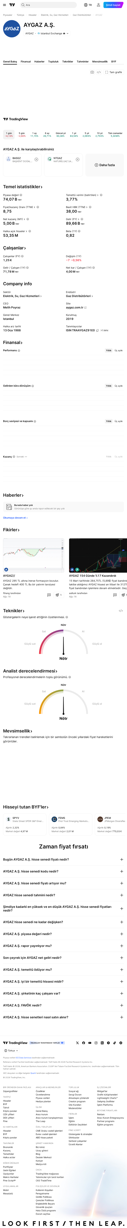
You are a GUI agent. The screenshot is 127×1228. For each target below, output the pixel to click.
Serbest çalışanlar (78, 1141)
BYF (5, 1104)
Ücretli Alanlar (76, 1144)
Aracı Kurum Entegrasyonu (110, 1117)
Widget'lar (102, 1091)
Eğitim (72, 1121)
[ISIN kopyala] (97, 330)
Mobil (6, 1190)
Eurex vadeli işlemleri (46, 1134)
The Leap (40, 1121)
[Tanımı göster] (21, 195)
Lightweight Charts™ (107, 1098)
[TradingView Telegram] (108, 1043)
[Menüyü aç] (4, 5)
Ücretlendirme (43, 1094)
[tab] (109, 350)
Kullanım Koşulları (44, 1190)
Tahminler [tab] (83, 61)
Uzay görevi (42, 1150)
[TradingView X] (77, 1043)
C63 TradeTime (43, 1180)
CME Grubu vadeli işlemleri (49, 1130)
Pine (5, 1121)
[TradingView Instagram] (96, 1043)
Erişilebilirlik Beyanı (45, 1203)
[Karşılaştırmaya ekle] (36, 159)
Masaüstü (8, 1193)
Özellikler (40, 1091)
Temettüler (8, 1154)
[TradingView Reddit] (121, 1043)
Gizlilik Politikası (44, 1197)
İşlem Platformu (105, 1104)
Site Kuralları (75, 1104)
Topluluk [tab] (53, 61)
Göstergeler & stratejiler (80, 1134)
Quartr (33, 1073)
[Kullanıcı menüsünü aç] (98, 5)
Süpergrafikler (10, 1091)
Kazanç (7, 1150)
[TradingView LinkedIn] (102, 1043)
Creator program (77, 1101)
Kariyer (39, 1160)
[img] (64, 33)
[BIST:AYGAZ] (6, 569)
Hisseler (7, 1100)
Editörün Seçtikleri (78, 1124)
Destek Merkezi (44, 1157)
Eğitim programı (105, 1124)
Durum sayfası (43, 1214)
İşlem (71, 1117)
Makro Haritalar (11, 1177)
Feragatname (42, 1193)
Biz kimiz (40, 1147)
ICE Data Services (23, 1057)
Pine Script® (9, 1180)
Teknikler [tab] (67, 61)
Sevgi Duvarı (75, 1094)
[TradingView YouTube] (90, 1043)
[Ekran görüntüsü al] (92, 72)
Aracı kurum (42, 1114)
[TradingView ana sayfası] (12, 5)
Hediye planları (43, 1101)
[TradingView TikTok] (114, 1043)
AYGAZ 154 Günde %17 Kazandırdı (92, 575)
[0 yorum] (49, 595)
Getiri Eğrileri (9, 1170)
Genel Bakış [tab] (10, 61)
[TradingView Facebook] (83, 1043)
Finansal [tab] (26, 61)
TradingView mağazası (47, 1173)
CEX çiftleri (8, 1114)
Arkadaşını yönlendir (79, 1098)
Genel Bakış (42, 1111)
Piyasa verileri (43, 1098)
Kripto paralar (10, 1111)
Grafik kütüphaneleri (107, 1094)
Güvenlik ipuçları (44, 1207)
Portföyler (8, 1167)
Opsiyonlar (8, 1173)
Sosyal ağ (74, 1091)
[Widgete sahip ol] (98, 72)
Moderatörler (75, 1108)
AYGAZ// (9, 575)
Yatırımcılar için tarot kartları (50, 1177)
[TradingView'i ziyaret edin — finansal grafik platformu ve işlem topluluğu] (15, 119)
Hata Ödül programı (46, 1210)
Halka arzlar (9, 1157)
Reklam (101, 1114)
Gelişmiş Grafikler (105, 1101)
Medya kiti (41, 1164)
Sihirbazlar (74, 1137)
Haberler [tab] (39, 61)
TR (90, 4)
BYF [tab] (113, 61)
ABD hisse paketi (44, 1137)
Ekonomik (8, 1147)
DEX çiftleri (8, 1117)
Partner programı (105, 1121)
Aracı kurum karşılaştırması (49, 1117)
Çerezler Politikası (45, 1200)
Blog (38, 1154)
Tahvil (6, 1107)
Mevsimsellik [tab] (100, 61)
